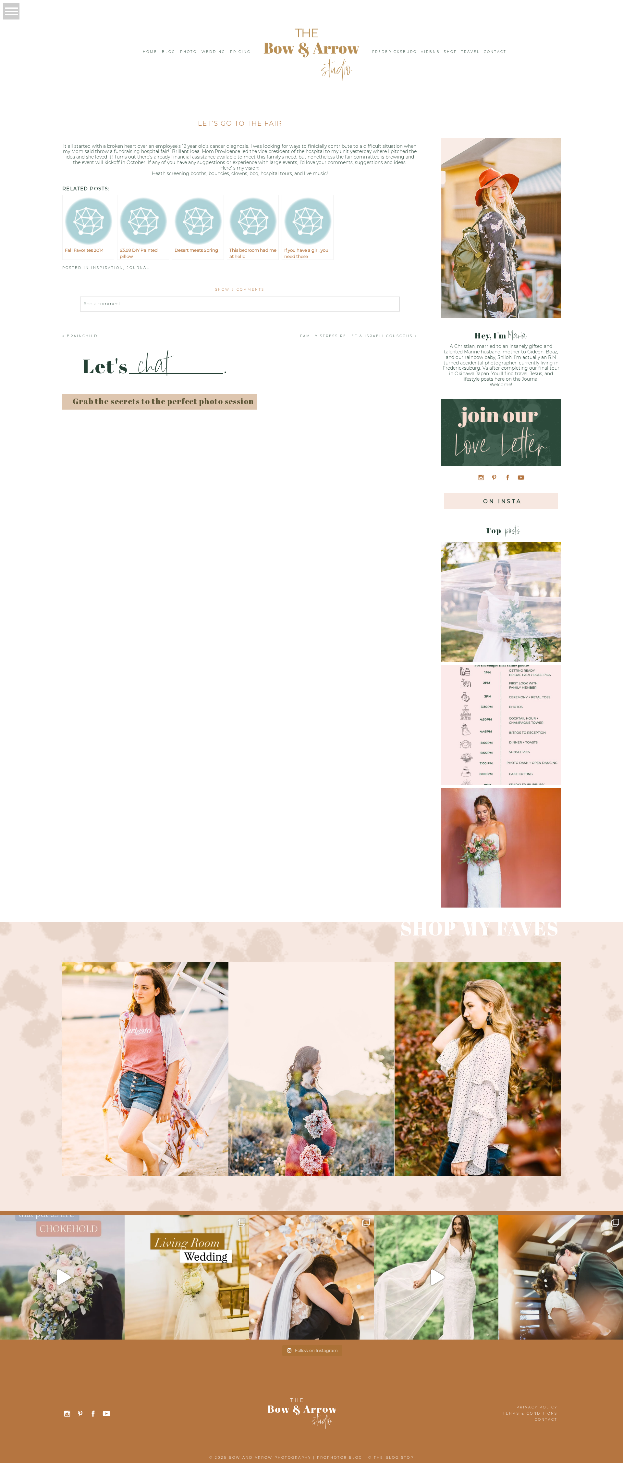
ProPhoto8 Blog (339, 1458)
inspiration (107, 268)
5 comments (239, 289)
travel (470, 52)
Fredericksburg (394, 52)
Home (150, 52)
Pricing (240, 52)
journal (138, 268)
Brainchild (82, 336)
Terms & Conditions (530, 1413)
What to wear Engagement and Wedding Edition (500, 591)
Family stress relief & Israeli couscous (356, 336)
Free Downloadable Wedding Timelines (500, 714)
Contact (495, 52)
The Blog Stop (394, 1458)
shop (450, 52)
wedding (214, 52)
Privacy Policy (537, 1407)
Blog (169, 52)
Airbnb (430, 52)
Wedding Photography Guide (500, 837)
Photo (188, 52)
